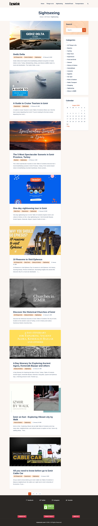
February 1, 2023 (33, 160)
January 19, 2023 (43, 211)
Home (41, 17)
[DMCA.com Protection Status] (49, 507)
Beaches (16, 160)
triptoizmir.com (40, 522)
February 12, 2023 (36, 106)
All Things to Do (18, 57)
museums (70, 71)
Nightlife (69, 74)
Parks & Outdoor (28, 57)
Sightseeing (38, 57)
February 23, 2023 (48, 57)
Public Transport (72, 82)
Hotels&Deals (71, 68)
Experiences (17, 106)
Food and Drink (71, 59)
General (69, 62)
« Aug (67, 126)
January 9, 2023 (45, 476)
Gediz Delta (19, 54)
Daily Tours (17, 211)
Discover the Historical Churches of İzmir (34, 312)
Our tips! (69, 76)
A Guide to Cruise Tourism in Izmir (30, 103)
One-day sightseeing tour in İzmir (30, 208)
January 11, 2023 (48, 314)
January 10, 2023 (37, 422)
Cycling (69, 51)
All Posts (47, 17)
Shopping (70, 85)
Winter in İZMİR (71, 91)
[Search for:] (76, 30)
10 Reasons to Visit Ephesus (27, 259)
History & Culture (36, 262)
